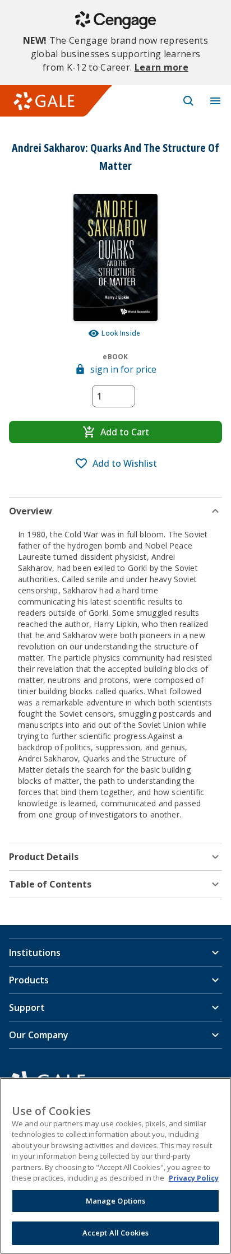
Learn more (161, 67)
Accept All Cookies (115, 1233)
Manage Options (116, 1201)
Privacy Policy (194, 1178)
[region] (115, 1165)
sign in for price (123, 369)
